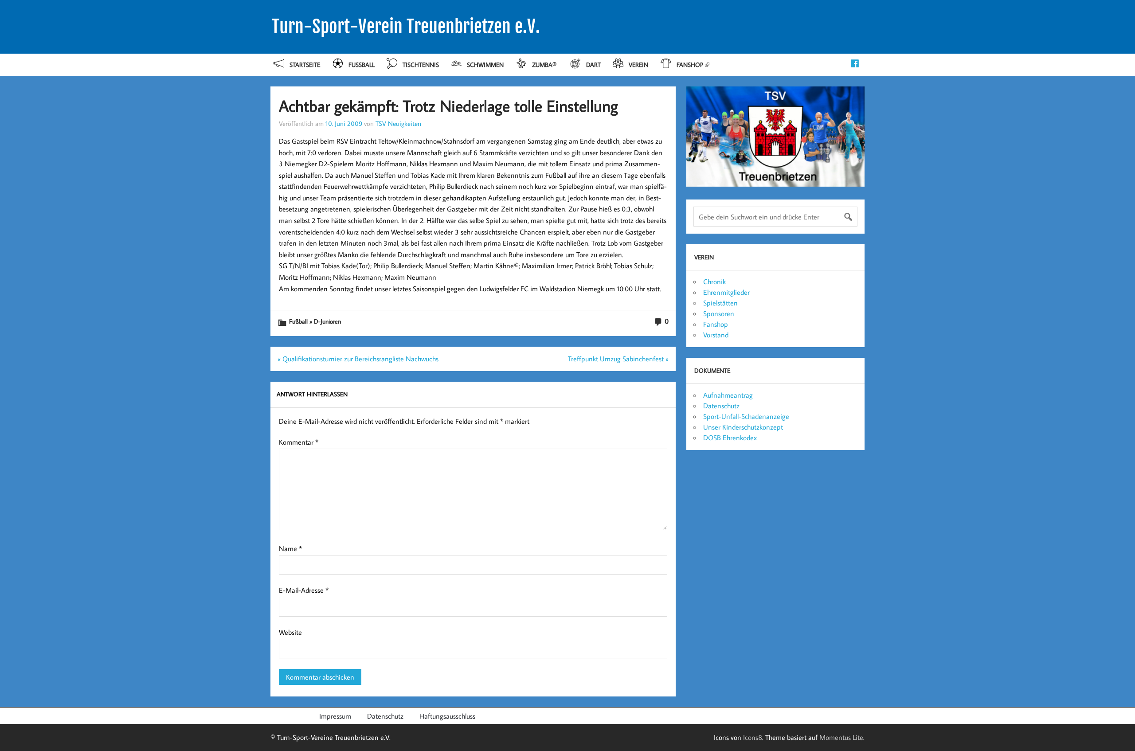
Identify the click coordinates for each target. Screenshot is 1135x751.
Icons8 (752, 737)
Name (290, 548)
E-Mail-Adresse (304, 590)
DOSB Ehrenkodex (730, 437)
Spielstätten (720, 302)
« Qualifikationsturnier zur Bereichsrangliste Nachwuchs (358, 358)
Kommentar (298, 442)
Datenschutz (721, 405)
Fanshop (690, 64)
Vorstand (715, 334)
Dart (593, 64)
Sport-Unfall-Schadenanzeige (746, 416)
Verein (638, 64)
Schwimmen (485, 64)
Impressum (335, 716)
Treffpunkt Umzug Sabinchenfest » (618, 358)
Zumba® (545, 64)
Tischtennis (421, 64)
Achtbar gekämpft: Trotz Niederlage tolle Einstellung (448, 105)
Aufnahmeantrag (728, 395)
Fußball (361, 64)
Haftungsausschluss (447, 716)
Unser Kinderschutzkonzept (743, 426)
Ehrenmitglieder (726, 292)
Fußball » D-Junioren (315, 321)
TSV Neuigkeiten (398, 123)
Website (290, 632)
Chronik (714, 281)
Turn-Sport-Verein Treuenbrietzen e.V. (406, 27)
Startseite (305, 64)
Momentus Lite (841, 737)
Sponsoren (718, 313)
